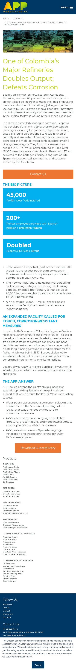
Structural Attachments (13, 525)
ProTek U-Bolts (9, 508)
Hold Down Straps (11, 511)
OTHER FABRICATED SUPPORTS (19, 534)
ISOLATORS (8, 464)
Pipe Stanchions (10, 537)
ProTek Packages (10, 479)
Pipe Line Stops (10, 547)
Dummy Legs (9, 549)
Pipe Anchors (9, 542)
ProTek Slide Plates (11, 472)
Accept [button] (38, 664)
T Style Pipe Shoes (11, 491)
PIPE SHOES (8, 488)
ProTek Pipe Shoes (11, 496)
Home (6, 18)
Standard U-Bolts (10, 506)
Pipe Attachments (11, 522)
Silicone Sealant (10, 578)
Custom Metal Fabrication (14, 554)
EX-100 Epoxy (9, 564)
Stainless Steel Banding (13, 571)
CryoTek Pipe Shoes (11, 494)
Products (9, 458)
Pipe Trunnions (10, 539)
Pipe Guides (8, 544)
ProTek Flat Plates (11, 469)
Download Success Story (38, 448)
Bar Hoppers (8, 482)
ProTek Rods (8, 474)
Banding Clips (9, 576)
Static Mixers (8, 569)
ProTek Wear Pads (11, 467)
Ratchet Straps (9, 581)
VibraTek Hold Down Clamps (15, 513)
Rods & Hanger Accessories (15, 527)
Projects (19, 18)
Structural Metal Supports (14, 552)
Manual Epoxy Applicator (14, 566)
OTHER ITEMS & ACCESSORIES (18, 560)
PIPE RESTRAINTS (12, 502)
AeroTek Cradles (10, 477)
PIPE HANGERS (10, 519)
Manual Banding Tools (12, 574)
